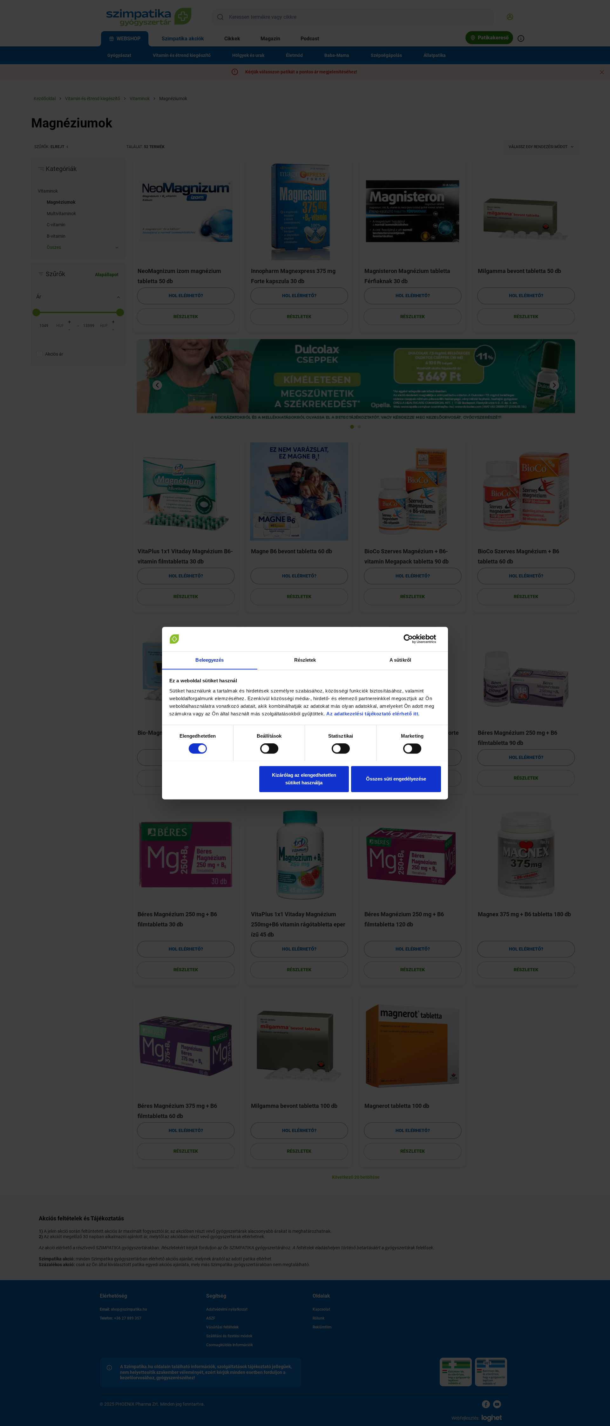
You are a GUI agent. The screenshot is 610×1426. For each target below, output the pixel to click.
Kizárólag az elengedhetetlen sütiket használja (304, 778)
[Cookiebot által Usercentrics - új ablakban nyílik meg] (413, 639)
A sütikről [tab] (400, 660)
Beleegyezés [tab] (209, 660)
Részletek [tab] (305, 660)
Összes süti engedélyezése (396, 778)
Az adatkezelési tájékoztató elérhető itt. (373, 713)
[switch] (269, 748)
